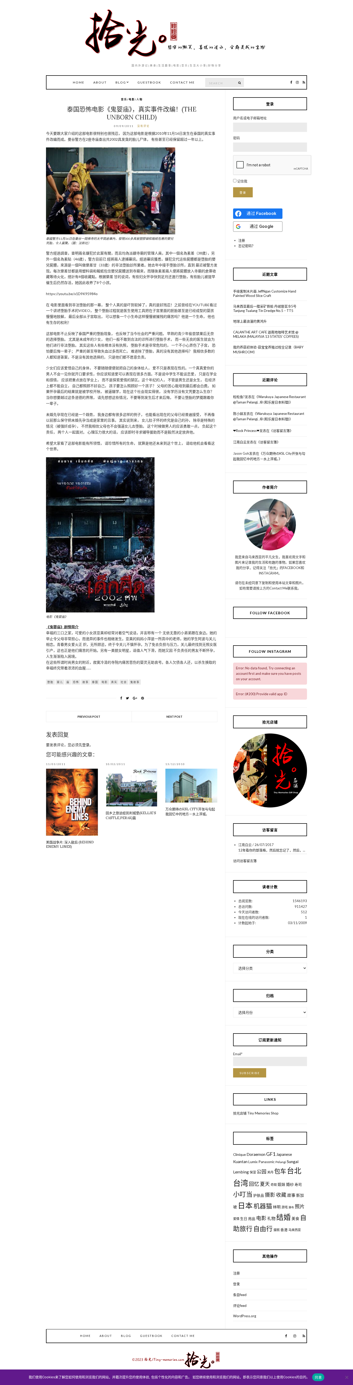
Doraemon (256, 1154)
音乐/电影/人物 (132, 99)
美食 (295, 1218)
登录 (85, 745)
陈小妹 (238, 413)
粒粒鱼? (239, 397)
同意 (318, 1377)
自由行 (263, 1228)
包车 (280, 1171)
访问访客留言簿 (245, 861)
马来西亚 (294, 1230)
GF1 (270, 1154)
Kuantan (240, 1161)
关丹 (270, 1172)
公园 (261, 1171)
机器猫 (263, 1206)
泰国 (95, 682)
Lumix (253, 1162)
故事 (85, 682)
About (100, 82)
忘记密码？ (246, 246)
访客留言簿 (281, 431)
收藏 (281, 1195)
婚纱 (290, 1184)
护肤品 (258, 1195)
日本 (245, 1205)
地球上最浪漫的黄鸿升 (250, 321)
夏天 (265, 1184)
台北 (294, 1170)
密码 (236, 138)
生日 (243, 1219)
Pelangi (280, 1162)
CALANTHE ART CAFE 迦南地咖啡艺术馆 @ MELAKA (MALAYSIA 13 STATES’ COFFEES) (266, 334)
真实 (114, 682)
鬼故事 (135, 682)
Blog (121, 82)
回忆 (254, 1184)
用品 (251, 1219)
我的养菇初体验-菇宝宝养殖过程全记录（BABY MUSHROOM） (268, 349)
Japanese (284, 1154)
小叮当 (242, 1194)
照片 (300, 1206)
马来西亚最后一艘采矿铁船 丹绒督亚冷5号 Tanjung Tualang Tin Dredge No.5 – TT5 (264, 308)
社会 (124, 682)
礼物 (271, 1218)
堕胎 (50, 682)
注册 (241, 240)
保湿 (253, 1172)
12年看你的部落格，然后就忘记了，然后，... (271, 850)
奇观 (274, 1185)
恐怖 (76, 682)
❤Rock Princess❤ (246, 431)
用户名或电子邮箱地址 (250, 118)
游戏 (284, 1207)
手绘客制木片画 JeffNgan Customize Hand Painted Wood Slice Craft (264, 293)
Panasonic (266, 1162)
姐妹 (281, 1184)
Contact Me (182, 82)
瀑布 (291, 1207)
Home (79, 82)
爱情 (236, 1219)
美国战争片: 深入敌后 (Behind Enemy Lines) (70, 844)
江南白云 (240, 442)
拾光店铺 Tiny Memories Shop (256, 1113)
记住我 (242, 181)
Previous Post (89, 716)
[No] (346, 1377)
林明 (277, 1206)
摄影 (270, 1195)
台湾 (240, 1182)
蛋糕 (276, 1230)
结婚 (283, 1217)
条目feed (240, 1295)
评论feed (240, 1306)
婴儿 (60, 682)
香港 (284, 1230)
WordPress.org (244, 1316)
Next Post (174, 716)
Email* (237, 1054)
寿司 (298, 1184)
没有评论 (143, 126)
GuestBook (149, 82)
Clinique (239, 1154)
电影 (105, 682)
